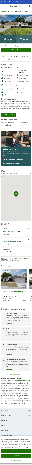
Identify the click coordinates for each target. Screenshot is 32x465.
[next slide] (30, 266)
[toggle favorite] (25, 292)
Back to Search (7, 11)
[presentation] (14, 285)
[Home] (15, 6)
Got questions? (9, 115)
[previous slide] (27, 266)
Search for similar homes (16, 50)
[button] (16, 2)
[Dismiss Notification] (30, 2)
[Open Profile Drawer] (29, 6)
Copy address (24, 173)
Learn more (9, 323)
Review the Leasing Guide (12, 163)
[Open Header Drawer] (2, 6)
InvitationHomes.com (24, 380)
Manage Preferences (16, 460)
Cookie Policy (26, 448)
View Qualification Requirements (14, 160)
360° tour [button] (6, 271)
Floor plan (25, 39)
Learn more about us (15, 374)
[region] (16, 450)
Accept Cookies (16, 456)
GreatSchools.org (22, 259)
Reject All (16, 451)
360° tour (9, 39)
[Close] (30, 437)
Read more (18, 110)
